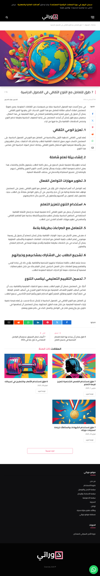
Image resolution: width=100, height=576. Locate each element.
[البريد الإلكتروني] (93, 148)
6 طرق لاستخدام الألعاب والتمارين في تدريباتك (26, 381)
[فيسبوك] (93, 114)
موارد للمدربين (8, 99)
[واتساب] (93, 141)
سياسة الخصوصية (89, 498)
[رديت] (93, 134)
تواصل (93, 506)
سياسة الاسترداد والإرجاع (87, 493)
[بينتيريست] (93, 127)
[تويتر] (93, 121)
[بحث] (7, 17)
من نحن (93, 481)
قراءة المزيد (89, 393)
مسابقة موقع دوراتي (87, 514)
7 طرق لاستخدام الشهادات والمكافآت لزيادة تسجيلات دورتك (75, 429)
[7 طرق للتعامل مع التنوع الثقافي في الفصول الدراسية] (50, 86)
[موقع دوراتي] (50, 17)
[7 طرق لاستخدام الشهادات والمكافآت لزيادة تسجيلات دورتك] (74, 412)
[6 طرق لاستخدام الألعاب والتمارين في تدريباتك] (26, 366)
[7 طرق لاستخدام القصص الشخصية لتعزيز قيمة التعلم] (74, 366)
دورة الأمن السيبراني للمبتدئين (84, 534)
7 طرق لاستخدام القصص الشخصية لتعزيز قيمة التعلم (76, 383)
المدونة (87, 24)
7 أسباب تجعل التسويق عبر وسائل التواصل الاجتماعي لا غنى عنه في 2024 (28, 338)
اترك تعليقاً (50, 450)
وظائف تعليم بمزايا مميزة (86, 510)
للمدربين (15, 99)
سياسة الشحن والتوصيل (87, 489)
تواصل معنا (65, 8)
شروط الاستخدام (90, 485)
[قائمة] (92, 17)
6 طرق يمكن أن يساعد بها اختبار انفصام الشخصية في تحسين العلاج (70, 338)
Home (93, 24)
